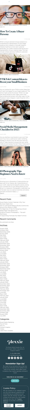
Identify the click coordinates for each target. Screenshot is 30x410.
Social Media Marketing (7, 322)
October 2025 (4, 230)
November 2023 (5, 265)
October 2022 (4, 287)
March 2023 (3, 279)
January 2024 (4, 262)
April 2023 (3, 277)
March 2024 (3, 258)
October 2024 (4, 247)
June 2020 (3, 299)
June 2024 (3, 253)
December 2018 (4, 309)
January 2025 (4, 242)
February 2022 (4, 289)
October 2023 (4, 267)
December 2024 (5, 243)
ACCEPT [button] (19, 405)
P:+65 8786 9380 (15, 353)
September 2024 (5, 248)
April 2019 (3, 304)
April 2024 (3, 257)
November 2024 (5, 245)
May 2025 (3, 235)
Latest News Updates (6, 330)
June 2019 (3, 302)
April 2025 (3, 237)
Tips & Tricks (3, 324)
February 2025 (4, 240)
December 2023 (5, 263)
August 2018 (4, 314)
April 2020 (3, 300)
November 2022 (5, 285)
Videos (2, 329)
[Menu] (27, 3)
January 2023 (4, 282)
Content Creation (5, 327)
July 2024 (3, 252)
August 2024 (4, 250)
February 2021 (4, 295)
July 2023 (3, 272)
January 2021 (4, 297)
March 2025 (3, 238)
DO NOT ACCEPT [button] (8, 405)
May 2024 (3, 255)
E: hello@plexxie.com (15, 355)
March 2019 (3, 305)
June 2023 (3, 274)
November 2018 (4, 310)
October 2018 (4, 312)
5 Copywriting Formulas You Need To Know (13, 215)
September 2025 (5, 232)
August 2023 (4, 270)
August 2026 (4, 228)
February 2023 (4, 280)
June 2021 (3, 292)
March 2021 (3, 294)
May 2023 (3, 275)
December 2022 (5, 284)
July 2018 (3, 315)
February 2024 (4, 260)
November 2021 (4, 290)
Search (2, 193)
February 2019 (4, 307)
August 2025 (4, 233)
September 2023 (5, 268)
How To (2, 325)
